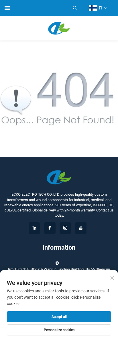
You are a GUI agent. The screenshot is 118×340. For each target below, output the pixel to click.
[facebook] (50, 228)
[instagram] (65, 228)
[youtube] (80, 228)
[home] (59, 28)
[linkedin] (34, 228)
